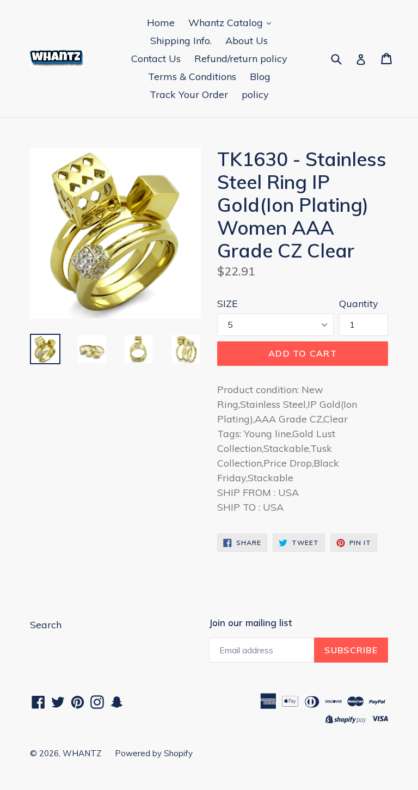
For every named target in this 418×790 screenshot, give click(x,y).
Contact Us (156, 58)
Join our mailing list (250, 622)
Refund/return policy (240, 58)
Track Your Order (189, 94)
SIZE (227, 303)
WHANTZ (82, 753)
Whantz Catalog (227, 22)
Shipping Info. (181, 40)
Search (46, 624)
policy (255, 94)
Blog (260, 76)
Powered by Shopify (154, 753)
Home (161, 22)
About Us (246, 40)
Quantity (358, 303)
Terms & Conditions (192, 76)
